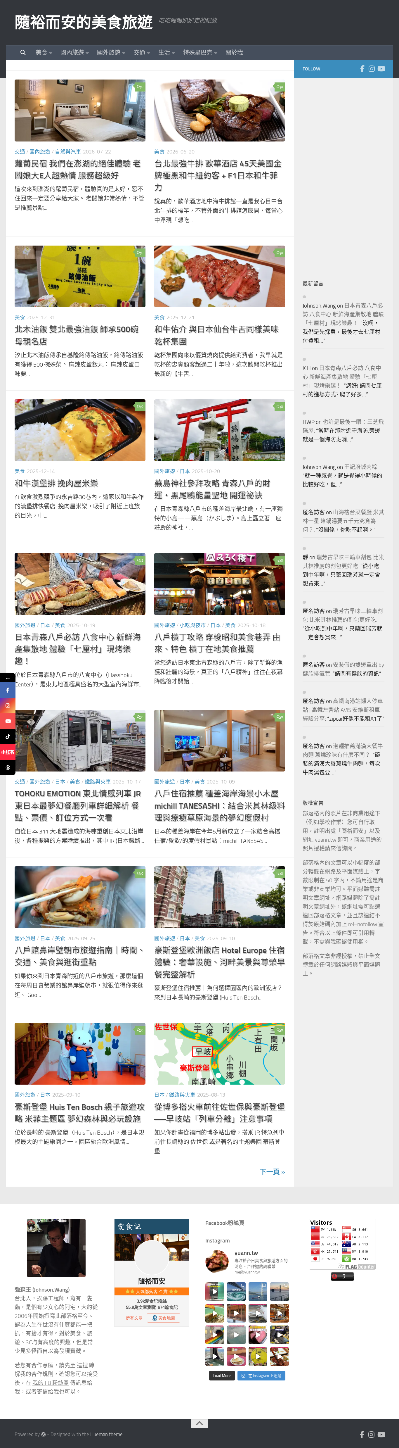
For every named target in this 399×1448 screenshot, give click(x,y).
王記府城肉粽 (360, 467)
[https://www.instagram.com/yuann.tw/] (7, 705)
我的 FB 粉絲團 (50, 1383)
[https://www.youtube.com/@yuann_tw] (7, 721)
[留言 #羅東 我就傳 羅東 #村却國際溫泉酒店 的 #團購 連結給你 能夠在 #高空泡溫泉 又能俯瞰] (214, 1356)
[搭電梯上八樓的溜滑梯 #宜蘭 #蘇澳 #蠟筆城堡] (214, 1335)
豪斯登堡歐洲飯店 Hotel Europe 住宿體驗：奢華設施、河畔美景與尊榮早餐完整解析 (219, 962)
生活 (164, 52)
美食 (41, 52)
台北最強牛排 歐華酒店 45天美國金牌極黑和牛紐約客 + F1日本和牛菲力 (218, 176)
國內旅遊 (72, 52)
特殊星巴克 (197, 52)
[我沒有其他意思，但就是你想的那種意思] (214, 1291)
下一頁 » (272, 1172)
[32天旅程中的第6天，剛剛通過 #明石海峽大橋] (258, 1291)
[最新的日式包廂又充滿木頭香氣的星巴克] (236, 1313)
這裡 (82, 1365)
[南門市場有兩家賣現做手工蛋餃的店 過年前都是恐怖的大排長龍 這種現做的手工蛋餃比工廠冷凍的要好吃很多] (279, 1335)
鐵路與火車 (98, 782)
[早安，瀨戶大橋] (279, 1291)
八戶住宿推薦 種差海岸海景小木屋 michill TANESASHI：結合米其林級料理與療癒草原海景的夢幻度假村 (219, 806)
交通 (139, 52)
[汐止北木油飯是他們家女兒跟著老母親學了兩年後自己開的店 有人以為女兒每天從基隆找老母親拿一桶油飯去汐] (258, 1356)
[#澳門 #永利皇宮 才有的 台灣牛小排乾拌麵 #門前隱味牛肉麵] (279, 1313)
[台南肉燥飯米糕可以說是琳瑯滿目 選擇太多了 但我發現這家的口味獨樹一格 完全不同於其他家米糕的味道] (236, 1356)
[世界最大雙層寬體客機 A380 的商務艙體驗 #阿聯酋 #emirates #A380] (258, 1313)
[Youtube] (380, 68)
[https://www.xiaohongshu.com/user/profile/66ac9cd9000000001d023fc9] (7, 752)
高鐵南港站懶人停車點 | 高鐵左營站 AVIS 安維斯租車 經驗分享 (343, 710)
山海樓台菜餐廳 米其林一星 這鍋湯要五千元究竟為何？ (343, 521)
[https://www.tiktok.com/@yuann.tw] (7, 736)
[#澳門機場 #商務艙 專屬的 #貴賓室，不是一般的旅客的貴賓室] (236, 1335)
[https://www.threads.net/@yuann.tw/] (7, 767)
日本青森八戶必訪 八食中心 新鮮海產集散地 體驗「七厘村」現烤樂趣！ (78, 649)
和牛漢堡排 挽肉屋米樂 (56, 483)
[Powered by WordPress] (43, 1434)
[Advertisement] (346, 174)
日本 (185, 471)
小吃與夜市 (193, 625)
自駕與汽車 (68, 152)
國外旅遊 (108, 52)
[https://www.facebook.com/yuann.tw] (7, 690)
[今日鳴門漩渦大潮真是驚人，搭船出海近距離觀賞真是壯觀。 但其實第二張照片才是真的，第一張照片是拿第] (236, 1291)
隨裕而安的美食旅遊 (84, 22)
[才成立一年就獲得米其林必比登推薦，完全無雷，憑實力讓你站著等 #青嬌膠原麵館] (214, 1313)
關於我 (234, 52)
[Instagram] (371, 68)
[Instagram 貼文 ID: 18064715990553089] (279, 1356)
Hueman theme (106, 1434)
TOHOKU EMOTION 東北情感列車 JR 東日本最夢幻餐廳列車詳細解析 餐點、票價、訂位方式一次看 (78, 806)
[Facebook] (362, 68)
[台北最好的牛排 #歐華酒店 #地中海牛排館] (258, 1335)
